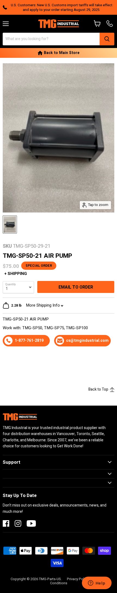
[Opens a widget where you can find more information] (97, 583)
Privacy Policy (77, 579)
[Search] (107, 39)
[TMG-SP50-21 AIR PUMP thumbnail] (10, 224)
